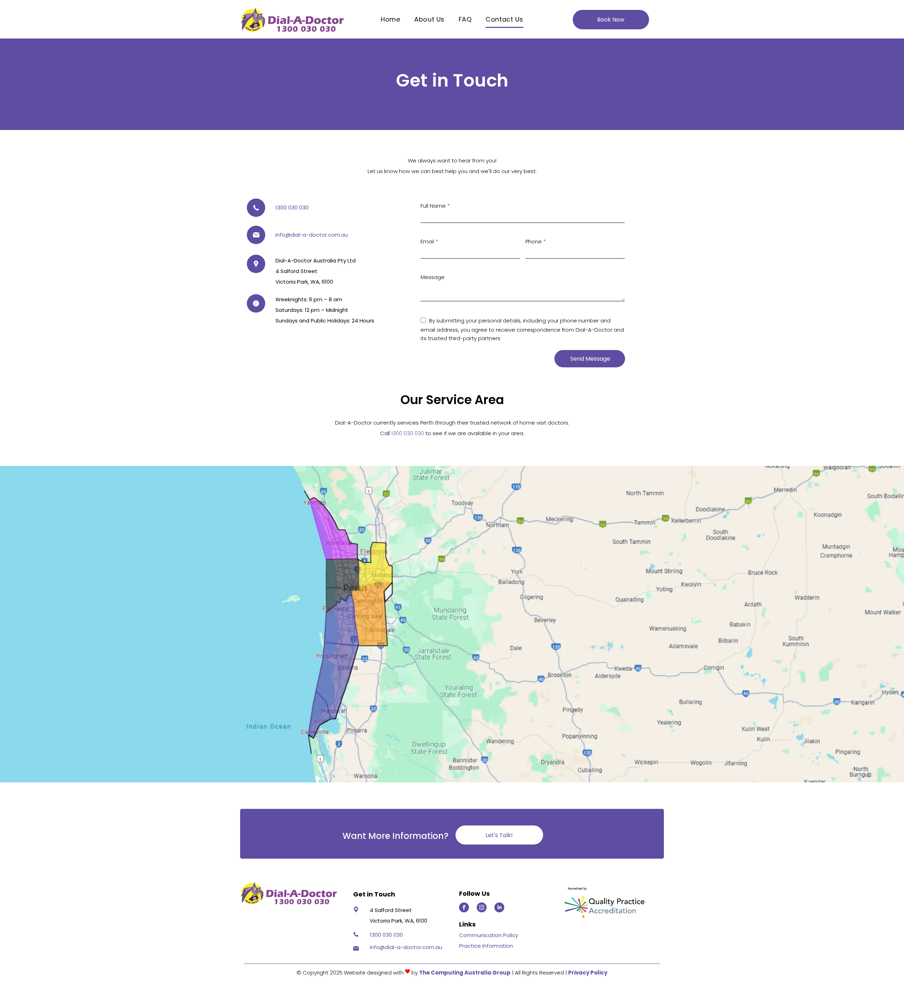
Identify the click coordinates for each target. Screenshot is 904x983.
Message (433, 277)
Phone (533, 241)
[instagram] (482, 908)
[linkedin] (499, 908)
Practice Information (486, 945)
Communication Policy (488, 935)
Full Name (433, 205)
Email (427, 241)
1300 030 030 (292, 207)
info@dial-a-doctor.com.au (311, 234)
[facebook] (464, 908)
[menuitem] (390, 19)
